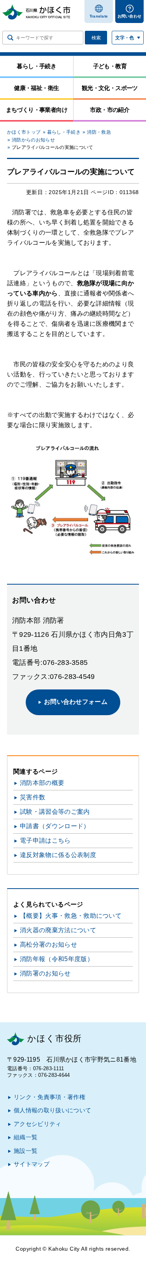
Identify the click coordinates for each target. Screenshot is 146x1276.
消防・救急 (99, 132)
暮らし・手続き (64, 132)
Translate (99, 16)
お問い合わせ (130, 16)
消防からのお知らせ (33, 140)
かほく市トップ (23, 132)
